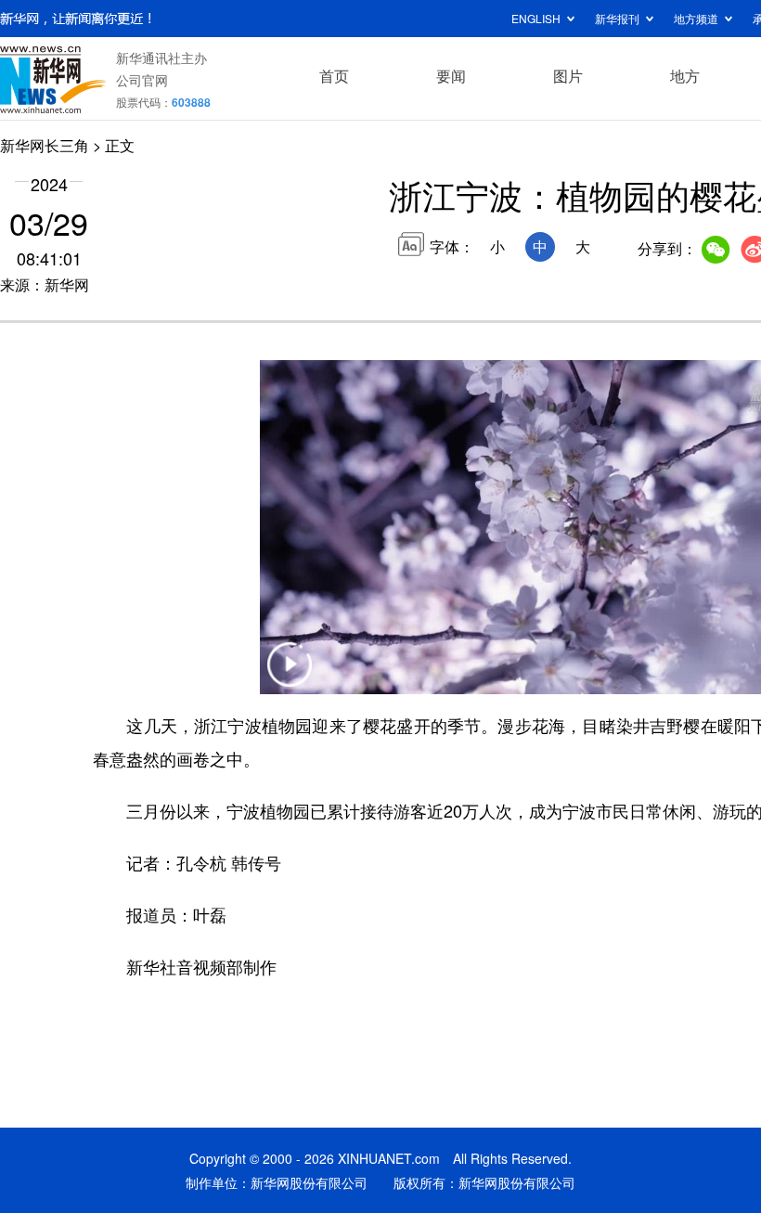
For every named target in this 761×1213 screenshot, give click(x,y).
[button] (289, 676)
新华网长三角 (44, 145)
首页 (334, 75)
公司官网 (142, 80)
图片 (568, 75)
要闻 (451, 75)
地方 (685, 75)
